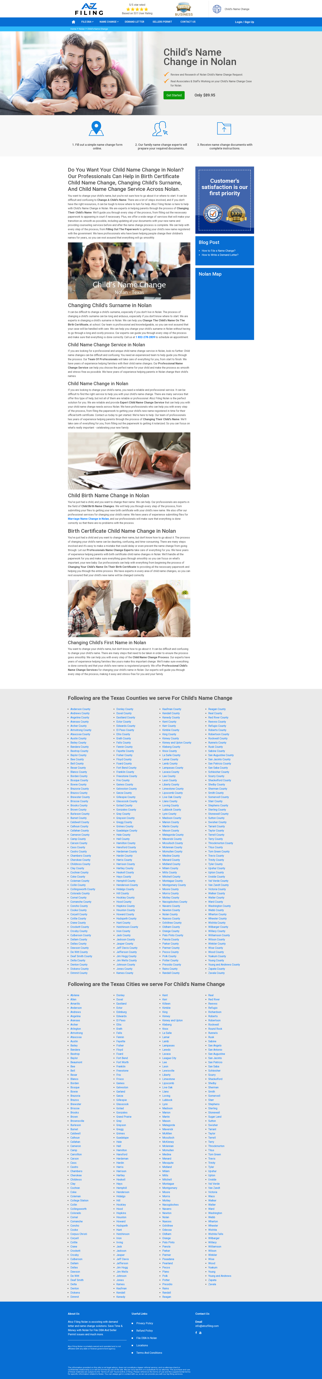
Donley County (124, 709)
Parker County (170, 943)
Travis (211, 1158)
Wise (211, 1259)
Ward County (215, 901)
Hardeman (122, 1158)
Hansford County (126, 847)
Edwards (121, 1016)
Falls (119, 1033)
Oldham (166, 1234)
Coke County (77, 876)
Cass (73, 1162)
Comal (74, 1217)
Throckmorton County (220, 843)
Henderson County (127, 885)
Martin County (170, 826)
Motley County (170, 897)
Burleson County (80, 813)
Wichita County (217, 922)
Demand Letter (134, 21)
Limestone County (173, 788)
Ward (211, 1208)
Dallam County (78, 939)
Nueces (166, 1221)
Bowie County (78, 784)
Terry (211, 1141)
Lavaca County (170, 772)
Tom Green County (219, 851)
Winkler (212, 1255)
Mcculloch (168, 1137)
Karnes (120, 1284)
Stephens (214, 1104)
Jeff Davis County (127, 947)
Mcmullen (168, 1150)
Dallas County (78, 943)
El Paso (120, 1020)
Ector (119, 1007)
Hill (118, 1200)
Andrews (75, 1012)
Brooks (74, 1112)
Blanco (74, 1079)
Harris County (124, 859)
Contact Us (188, 21)
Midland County (171, 864)
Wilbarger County (218, 926)
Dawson (75, 1271)
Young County (216, 960)
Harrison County (125, 864)
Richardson (214, 1012)
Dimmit (74, 1296)
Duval (119, 999)
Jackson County (125, 939)
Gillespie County (126, 797)
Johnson (121, 1275)
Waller (212, 1204)
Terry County (215, 839)
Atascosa (76, 1037)
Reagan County (217, 709)
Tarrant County (216, 826)
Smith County (216, 792)
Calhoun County (79, 826)
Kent (165, 995)
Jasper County (124, 943)
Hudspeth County (126, 918)
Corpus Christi (78, 1234)
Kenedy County (171, 717)
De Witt (74, 1275)
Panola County (170, 939)
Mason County (170, 830)
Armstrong (76, 1033)
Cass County (77, 847)
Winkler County (217, 943)
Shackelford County (219, 780)
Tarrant (212, 1129)
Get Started (174, 95)
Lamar (166, 1037)
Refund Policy (144, 1330)
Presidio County (171, 964)
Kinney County (170, 738)
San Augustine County (221, 755)
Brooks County (79, 805)
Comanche (76, 1221)
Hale (119, 1141)
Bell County (77, 763)
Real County (215, 713)
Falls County (123, 742)
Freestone (122, 1070)
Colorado (75, 1213)
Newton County (171, 910)
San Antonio (215, 1049)
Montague (168, 1183)
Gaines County (124, 784)
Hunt (119, 1229)
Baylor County (78, 755)
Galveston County (126, 788)
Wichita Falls (215, 1234)
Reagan (166, 1296)
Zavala (212, 1284)
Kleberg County (171, 746)
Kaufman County (171, 709)
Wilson (212, 1250)
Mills (165, 1175)
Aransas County (79, 721)
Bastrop (75, 1053)
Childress (76, 1179)
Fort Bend (122, 1058)
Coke (73, 1192)
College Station (79, 1200)
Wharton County (217, 914)
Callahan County (79, 830)
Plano (165, 1271)
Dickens (75, 1292)
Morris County (170, 893)
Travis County (216, 855)
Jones (120, 1280)
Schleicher (214, 1070)
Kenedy (120, 1296)
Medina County (171, 855)
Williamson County (219, 935)
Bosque (74, 1087)
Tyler (211, 1167)
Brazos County (79, 792)
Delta (73, 1284)
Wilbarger (214, 1238)
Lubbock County (171, 809)
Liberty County (170, 784)
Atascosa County (80, 734)
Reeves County (217, 721)
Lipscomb (168, 1083)
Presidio (167, 1284)
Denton (74, 1288)
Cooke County (78, 910)
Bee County (77, 759)
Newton (166, 1213)
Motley (166, 1200)
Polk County (169, 956)
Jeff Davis (122, 1259)
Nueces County (171, 918)
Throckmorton (216, 1146)
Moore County (170, 889)
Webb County (216, 910)
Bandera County (79, 746)
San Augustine (216, 1053)
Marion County (170, 822)
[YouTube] (196, 1332)
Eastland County (125, 717)
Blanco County (78, 772)
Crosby (74, 1255)
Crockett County (79, 926)
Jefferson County (126, 952)
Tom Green (214, 1154)
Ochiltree (167, 1225)
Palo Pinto (168, 1242)
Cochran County (79, 872)
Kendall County (171, 713)
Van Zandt (214, 1188)
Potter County (170, 960)
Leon (165, 1066)
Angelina (75, 1016)
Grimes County (124, 826)
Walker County (216, 893)
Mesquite (168, 1162)
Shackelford (215, 1079)
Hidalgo (120, 1196)
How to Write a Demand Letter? (220, 254)
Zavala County (216, 973)
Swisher (213, 1125)
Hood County (123, 901)
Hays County (123, 876)
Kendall (120, 1292)
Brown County (78, 809)
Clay (72, 1183)
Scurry (212, 1074)
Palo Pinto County (172, 935)
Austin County (78, 738)
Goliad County (124, 805)
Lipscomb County (172, 792)
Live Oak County (171, 797)
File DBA (86, 21)
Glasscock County (126, 801)
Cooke (74, 1229)
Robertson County (218, 734)
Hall (118, 1146)
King (165, 1012)
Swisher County (217, 822)
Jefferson (122, 1263)
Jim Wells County (126, 960)
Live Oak (167, 1087)
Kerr (164, 999)
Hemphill (121, 1188)
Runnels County (217, 742)
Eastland (121, 1003)
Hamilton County (126, 843)
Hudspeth (122, 1225)
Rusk (211, 1037)
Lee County (169, 776)
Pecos (166, 1267)
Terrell (212, 1137)
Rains (165, 1288)
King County (169, 734)
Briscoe (74, 1108)
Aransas (75, 1020)
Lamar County (170, 759)
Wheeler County (217, 918)
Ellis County (123, 734)
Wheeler (213, 1225)
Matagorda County (173, 834)
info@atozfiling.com (207, 1326)
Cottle (73, 1242)
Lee (164, 1062)
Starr (211, 1100)
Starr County (215, 801)
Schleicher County (218, 772)
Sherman (213, 1087)
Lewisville (168, 1070)
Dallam (74, 1263)
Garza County (124, 792)
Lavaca (166, 1053)
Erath (119, 1028)
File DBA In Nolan (146, 1338)
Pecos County (170, 952)
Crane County (78, 922)
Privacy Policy (144, 1323)
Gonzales (121, 1112)
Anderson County (80, 709)
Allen (73, 999)
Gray (119, 1121)
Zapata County (216, 968)
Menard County (171, 859)
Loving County (170, 805)
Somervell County (218, 797)
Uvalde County (216, 876)
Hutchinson (122, 1234)
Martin (166, 1116)
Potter (166, 1280)
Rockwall (213, 1024)
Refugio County (217, 725)
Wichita (212, 1229)
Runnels (213, 1033)
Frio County (123, 780)
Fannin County (124, 746)
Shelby (212, 1083)
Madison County (171, 818)
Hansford (121, 1154)
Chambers (76, 1171)
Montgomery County (174, 885)
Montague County (172, 880)
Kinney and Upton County (176, 742)
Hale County (123, 834)
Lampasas (168, 1045)
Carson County (78, 843)
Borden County (79, 776)
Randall (166, 1292)
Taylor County (216, 830)
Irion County (123, 931)
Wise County (215, 947)
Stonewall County (218, 813)
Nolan (82, 29)
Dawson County (79, 947)
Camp (73, 1150)
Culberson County (80, 935)
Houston (121, 1217)
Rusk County (215, 746)
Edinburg (121, 1012)
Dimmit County (79, 973)
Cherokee (76, 1175)
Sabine (212, 1041)
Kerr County (169, 725)
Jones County (124, 968)
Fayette (120, 1041)
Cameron (75, 1146)
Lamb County (170, 763)
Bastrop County (79, 751)
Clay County (77, 868)
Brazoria (75, 1095)
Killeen (166, 1003)
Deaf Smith (77, 1280)
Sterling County (217, 809)
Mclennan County (172, 847)
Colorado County (80, 893)
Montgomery (169, 1188)
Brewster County (80, 797)
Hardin (120, 1162)
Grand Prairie (123, 1116)
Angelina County (79, 717)
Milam (166, 1171)
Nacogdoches (170, 1204)
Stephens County (218, 805)
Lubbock (167, 1100)
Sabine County (216, 751)
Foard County (124, 763)
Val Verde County (218, 880)
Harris (119, 1167)
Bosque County (79, 780)
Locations (142, 1345)
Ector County (123, 721)
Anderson (76, 1007)
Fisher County (124, 755)
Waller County (216, 897)
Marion (166, 1112)
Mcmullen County (172, 851)
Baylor (74, 1058)
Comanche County (80, 901)
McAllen (167, 1133)
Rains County (170, 968)
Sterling (212, 1108)
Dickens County (79, 968)
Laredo (166, 1049)
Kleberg (167, 1024)
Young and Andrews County (224, 964)
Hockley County (125, 897)
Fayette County (125, 751)
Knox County (169, 751)
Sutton (212, 1121)
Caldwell (75, 1133)
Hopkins (121, 1213)
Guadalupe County (126, 830)
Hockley (121, 1204)
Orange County (170, 931)
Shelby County (216, 784)
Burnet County (78, 818)
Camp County (78, 839)
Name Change (108, 21)
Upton (211, 1175)
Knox (165, 1028)
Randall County (171, 973)
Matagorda (168, 1125)
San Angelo (215, 1045)
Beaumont (76, 1062)
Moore (166, 1192)
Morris (166, 1196)
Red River (214, 999)
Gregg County (124, 822)
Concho (74, 1225)
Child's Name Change (97, 29)
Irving (119, 1242)
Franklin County (125, 772)
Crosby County (79, 931)
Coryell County (78, 914)
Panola (166, 1246)
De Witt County (79, 952)
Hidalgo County (125, 889)
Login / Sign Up (244, 22)
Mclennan (168, 1146)
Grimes (120, 1133)
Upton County (216, 872)
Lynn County (169, 813)
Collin (73, 1204)
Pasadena (168, 1259)
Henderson (122, 1192)
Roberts (213, 1016)
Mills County (169, 872)
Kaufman (121, 1288)
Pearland (167, 1263)
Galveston (122, 1087)
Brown (74, 1116)
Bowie (74, 1091)
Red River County (218, 717)
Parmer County (171, 947)
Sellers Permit (162, 21)
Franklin (120, 1066)
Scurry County (216, 776)
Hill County (122, 893)
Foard (119, 1053)
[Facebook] (200, 1332)
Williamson (214, 1246)
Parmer (166, 1255)
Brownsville (77, 1121)
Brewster (75, 1104)
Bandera (75, 1049)
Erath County (123, 738)
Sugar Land (214, 1116)
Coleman (75, 1196)
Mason (166, 1121)
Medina (166, 1154)
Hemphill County (126, 880)
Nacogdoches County (174, 901)
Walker (212, 1200)
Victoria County (217, 889)
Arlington (75, 1028)
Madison (167, 1108)
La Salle (167, 1033)
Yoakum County (217, 956)
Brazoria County (79, 788)
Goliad (120, 1108)
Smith (211, 1091)
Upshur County (216, 868)
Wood (211, 1263)
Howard (120, 1221)
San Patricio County (219, 763)
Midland (167, 1167)
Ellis (118, 1024)
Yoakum (212, 1267)
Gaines (120, 1083)
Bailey (74, 1045)
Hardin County (124, 855)
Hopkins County (125, 906)
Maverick (167, 1129)
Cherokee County (80, 859)
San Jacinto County (219, 759)
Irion (119, 1238)
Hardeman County (126, 851)
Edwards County (125, 725)
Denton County (79, 964)
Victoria (212, 1192)
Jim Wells (122, 1271)
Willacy (212, 1242)
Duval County (124, 713)
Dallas (74, 1267)
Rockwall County (218, 738)
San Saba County (218, 767)
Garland (120, 1091)
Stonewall (214, 1112)
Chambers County (80, 855)
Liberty (166, 1074)
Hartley (120, 1175)
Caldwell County (79, 822)
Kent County (169, 721)
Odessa (167, 1229)
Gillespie (121, 1100)
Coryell (74, 1238)
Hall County (123, 839)
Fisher (120, 1045)
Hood (119, 1208)
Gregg (119, 1129)
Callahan (75, 1141)
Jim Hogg (122, 1267)
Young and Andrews (219, 1275)
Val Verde (214, 1183)
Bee (72, 1066)
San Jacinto (215, 1058)
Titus (211, 1150)
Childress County (80, 864)
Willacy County (216, 931)
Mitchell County (171, 876)
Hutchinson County (127, 926)
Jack (119, 1246)
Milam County (170, 868)
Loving (166, 1095)
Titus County (215, 847)
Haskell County (125, 872)
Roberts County (217, 730)
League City (169, 1058)
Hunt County (123, 922)
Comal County (78, 897)
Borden (74, 1083)
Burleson (75, 1125)
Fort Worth (122, 1062)
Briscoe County (79, 801)
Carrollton (76, 1154)
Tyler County (215, 864)
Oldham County (171, 926)
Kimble (166, 1007)
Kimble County (170, 730)
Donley (120, 995)
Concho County (79, 906)
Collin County (78, 885)
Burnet (74, 1129)
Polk (165, 1275)
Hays (119, 1183)
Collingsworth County (82, 889)
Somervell (214, 1095)
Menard (166, 1158)
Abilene (74, 995)
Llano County (169, 801)
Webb (211, 1217)
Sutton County (216, 818)
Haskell (120, 1179)
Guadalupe (122, 1137)
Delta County (77, 960)
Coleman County (79, 880)
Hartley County (124, 868)
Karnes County (124, 973)
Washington (215, 1213)
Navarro (166, 1208)
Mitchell (167, 1179)
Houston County (125, 910)
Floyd (119, 1049)
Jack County (123, 935)
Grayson (121, 1125)
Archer (74, 1024)
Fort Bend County (126, 767)
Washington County (219, 906)
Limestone (168, 1079)
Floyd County (124, 759)
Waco (211, 1196)
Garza (119, 1095)
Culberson (76, 1259)
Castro (74, 1167)
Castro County (78, 851)
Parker (166, 1250)
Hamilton (121, 1150)
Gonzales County (126, 809)
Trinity (211, 1162)
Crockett (75, 1250)
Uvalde (212, 1179)
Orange (166, 1238)
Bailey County (78, 742)
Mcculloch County (172, 843)
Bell (72, 1070)
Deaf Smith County (81, 956)
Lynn (165, 1104)
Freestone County (126, 776)
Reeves (212, 1003)
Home (73, 29)
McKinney (168, 1141)
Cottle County (78, 918)
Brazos (74, 1100)
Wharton (213, 1221)
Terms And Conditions (149, 1352)
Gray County (123, 813)
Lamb (165, 1041)
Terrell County (216, 834)
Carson (74, 1158)
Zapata (212, 1280)
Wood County (216, 952)
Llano (165, 1091)
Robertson (214, 1020)
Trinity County (216, 859)
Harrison (121, 1171)
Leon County (169, 780)
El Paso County (125, 730)
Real (210, 995)
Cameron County (80, 834)
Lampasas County (172, 767)
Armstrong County (80, 730)
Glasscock (122, 1104)
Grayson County (125, 818)
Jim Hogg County (126, 956)
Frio (118, 1074)
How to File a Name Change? (218, 250)
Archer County (78, 725)
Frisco (120, 1079)
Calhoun (75, 1137)
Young (211, 1271)
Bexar (73, 1074)
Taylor (211, 1133)
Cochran (75, 1188)
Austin (74, 1041)
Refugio (213, 1007)
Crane (73, 1246)
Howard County (125, 914)
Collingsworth (78, 1208)
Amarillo (75, 1003)
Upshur (212, 1171)
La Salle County (171, 755)
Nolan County (170, 914)
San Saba (213, 1066)
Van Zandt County (218, 885)
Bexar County (78, 767)
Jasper (120, 1255)
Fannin (120, 1037)
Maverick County (172, 839)
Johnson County (125, 964)
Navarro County (171, 906)
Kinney (166, 1016)
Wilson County (216, 939)
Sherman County (217, 788)
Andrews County (80, 713)
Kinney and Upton (172, 1020)
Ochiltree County (172, 922)
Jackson (121, 1250)
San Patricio (215, 1062)
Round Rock (215, 1028)
